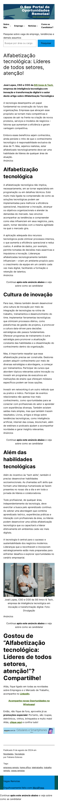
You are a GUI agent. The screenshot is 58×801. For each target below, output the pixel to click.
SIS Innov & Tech (43, 85)
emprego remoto (11, 767)
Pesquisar (46, 43)
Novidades (8, 754)
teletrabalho (37, 767)
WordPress (38, 787)
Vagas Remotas (11, 781)
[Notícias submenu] (37, 26)
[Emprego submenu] (24, 26)
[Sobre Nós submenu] (10, 26)
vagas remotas (18, 770)
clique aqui (16, 722)
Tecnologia (19, 754)
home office (25, 767)
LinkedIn (24, 693)
